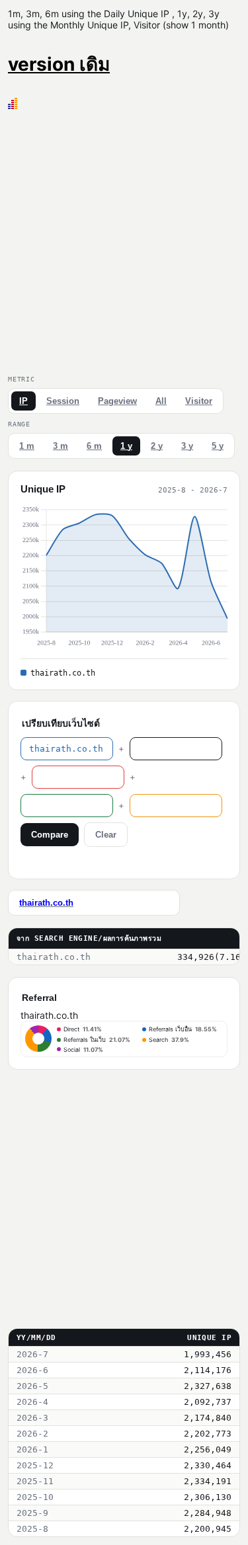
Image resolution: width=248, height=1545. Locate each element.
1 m (26, 446)
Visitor (198, 401)
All (161, 401)
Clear (105, 835)
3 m (60, 446)
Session (62, 401)
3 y (187, 446)
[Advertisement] (124, 240)
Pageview (117, 401)
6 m (94, 446)
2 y (157, 446)
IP (23, 401)
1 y (126, 446)
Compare (49, 835)
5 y (218, 446)
